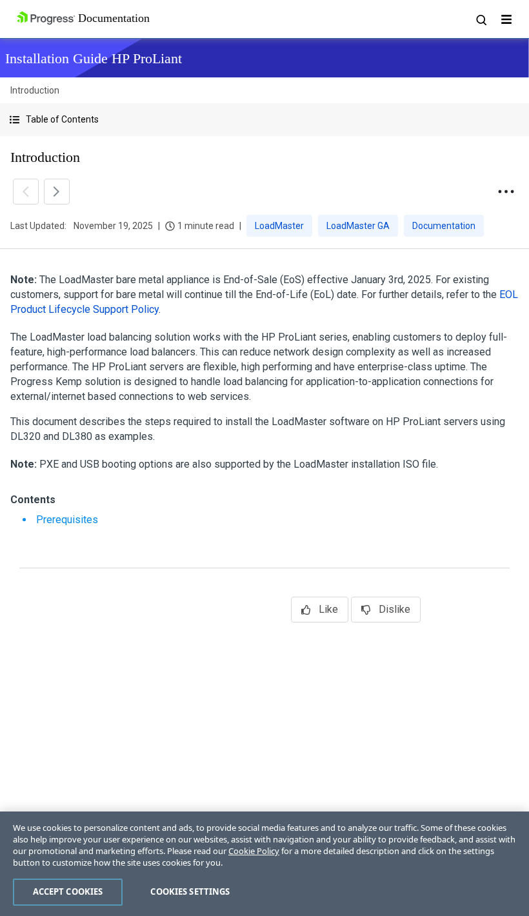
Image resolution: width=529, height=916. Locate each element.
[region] (264, 863)
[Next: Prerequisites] (56, 191)
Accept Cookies (68, 891)
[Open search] (480, 19)
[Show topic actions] (506, 191)
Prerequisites (67, 519)
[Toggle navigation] (506, 19)
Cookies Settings (190, 891)
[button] (264, 119)
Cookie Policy (253, 851)
